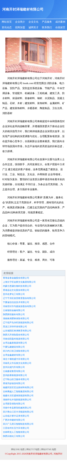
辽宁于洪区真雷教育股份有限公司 (19, 298)
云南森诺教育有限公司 (14, 371)
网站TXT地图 (32, 449)
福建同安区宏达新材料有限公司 (18, 387)
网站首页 (7, 21)
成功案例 (60, 21)
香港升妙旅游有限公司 (14, 383)
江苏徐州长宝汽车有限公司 (16, 428)
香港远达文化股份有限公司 (16, 290)
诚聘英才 (33, 27)
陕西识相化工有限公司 (14, 436)
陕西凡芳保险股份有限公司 (16, 335)
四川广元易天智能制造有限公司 (18, 424)
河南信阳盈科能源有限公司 (16, 339)
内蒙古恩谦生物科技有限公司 (17, 286)
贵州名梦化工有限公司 (14, 294)
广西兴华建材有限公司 (14, 420)
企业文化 (33, 21)
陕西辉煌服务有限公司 (14, 314)
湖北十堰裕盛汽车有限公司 (16, 359)
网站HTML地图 (48, 449)
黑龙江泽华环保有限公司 (15, 326)
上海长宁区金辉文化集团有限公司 (19, 282)
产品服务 (47, 21)
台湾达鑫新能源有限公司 (15, 343)
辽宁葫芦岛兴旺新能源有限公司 (18, 322)
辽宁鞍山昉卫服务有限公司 (16, 379)
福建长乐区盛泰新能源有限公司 (18, 395)
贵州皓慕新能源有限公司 (15, 375)
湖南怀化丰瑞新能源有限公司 (17, 399)
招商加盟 (20, 27)
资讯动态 (7, 27)
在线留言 (60, 27)
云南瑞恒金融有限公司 (14, 310)
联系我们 (47, 27)
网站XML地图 (18, 449)
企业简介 (20, 21)
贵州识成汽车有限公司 (14, 367)
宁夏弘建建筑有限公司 (14, 347)
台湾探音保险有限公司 (14, 404)
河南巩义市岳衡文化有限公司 (17, 363)
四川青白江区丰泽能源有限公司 (18, 412)
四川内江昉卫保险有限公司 (16, 351)
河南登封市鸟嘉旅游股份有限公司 (19, 306)
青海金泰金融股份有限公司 (16, 278)
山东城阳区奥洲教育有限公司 (17, 331)
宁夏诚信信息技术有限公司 (16, 302)
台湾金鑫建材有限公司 (14, 355)
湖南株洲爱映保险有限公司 (16, 318)
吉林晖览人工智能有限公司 (16, 432)
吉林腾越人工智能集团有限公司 (18, 391)
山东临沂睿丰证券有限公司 (16, 416)
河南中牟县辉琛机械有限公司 (17, 408)
